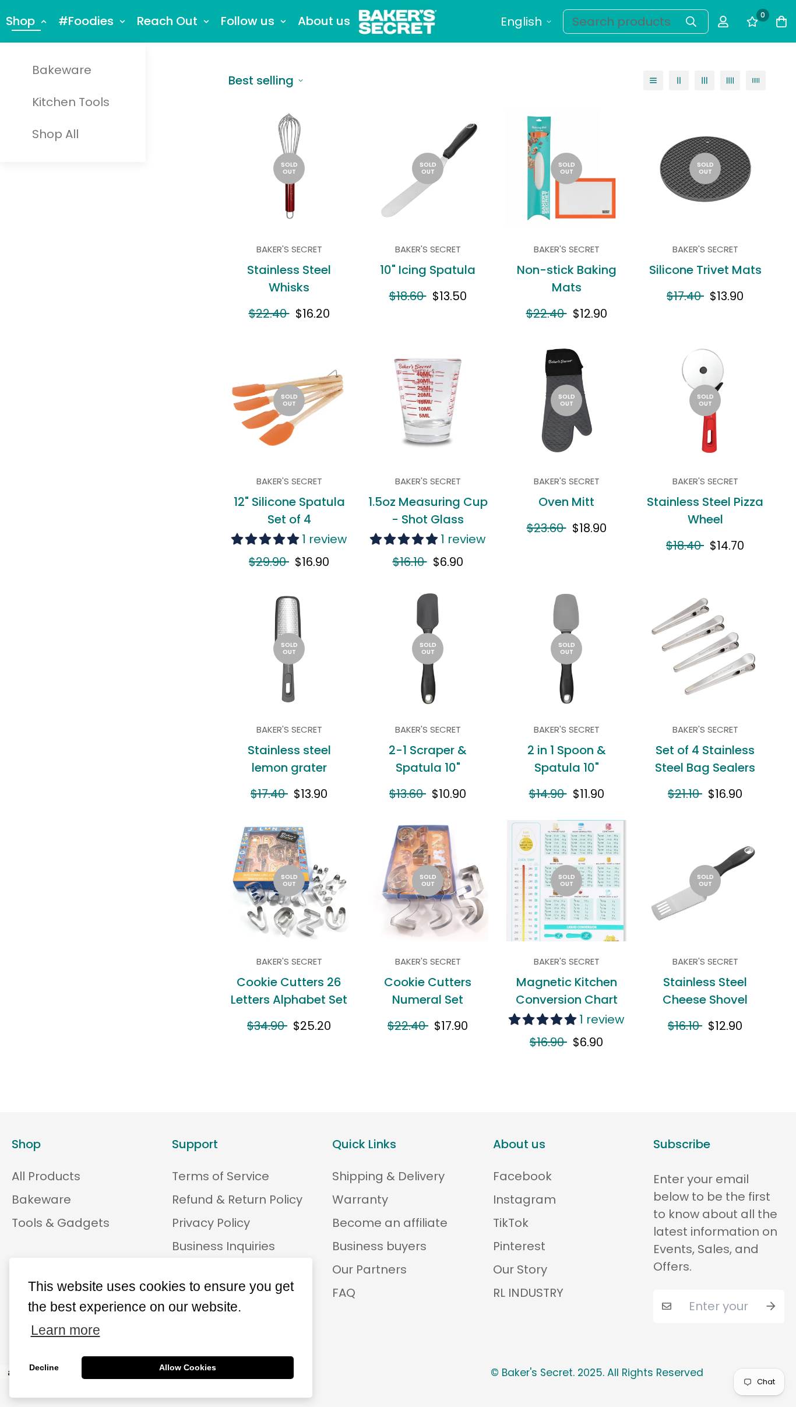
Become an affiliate (390, 1223)
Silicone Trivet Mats (705, 270)
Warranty (360, 1199)
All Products (46, 1176)
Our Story (520, 1269)
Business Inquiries (223, 1246)
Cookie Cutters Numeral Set (427, 991)
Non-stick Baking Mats (567, 279)
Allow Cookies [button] (187, 1367)
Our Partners (369, 1269)
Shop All (55, 134)
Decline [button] (44, 1367)
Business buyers (379, 1246)
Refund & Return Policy (237, 1199)
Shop (20, 21)
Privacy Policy (211, 1223)
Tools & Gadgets (61, 1223)
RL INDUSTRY (528, 1293)
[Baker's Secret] (397, 21)
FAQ (343, 1293)
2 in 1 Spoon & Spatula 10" (566, 759)
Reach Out (167, 21)
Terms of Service (220, 1176)
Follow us (247, 21)
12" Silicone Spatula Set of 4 (289, 510)
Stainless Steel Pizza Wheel (705, 510)
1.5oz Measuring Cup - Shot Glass (428, 510)
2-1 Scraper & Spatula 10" (428, 759)
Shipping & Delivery (388, 1176)
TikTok (511, 1223)
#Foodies (86, 21)
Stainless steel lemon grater (289, 759)
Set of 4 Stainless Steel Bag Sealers (705, 759)
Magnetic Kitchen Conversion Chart (567, 991)
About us (324, 21)
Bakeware (61, 70)
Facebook (522, 1176)
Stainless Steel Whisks (289, 279)
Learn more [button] (65, 1330)
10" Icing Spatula (428, 270)
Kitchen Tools (71, 102)
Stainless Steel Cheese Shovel (705, 991)
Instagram (524, 1199)
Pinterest (519, 1246)
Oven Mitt (566, 502)
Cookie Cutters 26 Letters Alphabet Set (289, 991)
